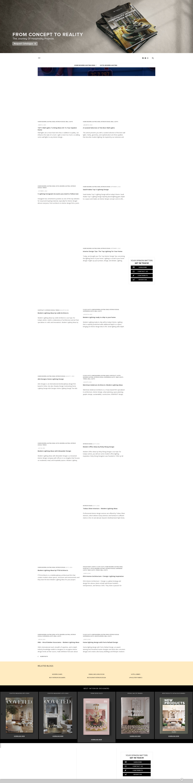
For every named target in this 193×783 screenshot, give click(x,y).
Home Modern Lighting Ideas (84, 65)
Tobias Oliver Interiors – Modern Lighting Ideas (100, 508)
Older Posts (44, 656)
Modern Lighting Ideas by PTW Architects (53, 570)
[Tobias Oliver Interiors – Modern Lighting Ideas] (104, 481)
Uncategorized (99, 636)
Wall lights (69, 121)
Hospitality (41, 310)
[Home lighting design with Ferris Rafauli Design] (104, 610)
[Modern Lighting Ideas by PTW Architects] (59, 543)
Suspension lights (88, 311)
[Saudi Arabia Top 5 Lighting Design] (104, 162)
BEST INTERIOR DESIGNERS (57, 677)
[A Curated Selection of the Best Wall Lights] (104, 97)
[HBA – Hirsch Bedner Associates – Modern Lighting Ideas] (59, 610)
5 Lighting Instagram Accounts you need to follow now (58, 194)
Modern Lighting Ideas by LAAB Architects (53, 313)
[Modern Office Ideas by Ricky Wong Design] (104, 419)
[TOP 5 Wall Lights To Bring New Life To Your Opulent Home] (59, 97)
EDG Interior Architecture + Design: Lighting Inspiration (103, 576)
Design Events (87, 566)
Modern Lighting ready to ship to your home (99, 317)
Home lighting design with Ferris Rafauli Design (100, 642)
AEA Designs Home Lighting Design (51, 379)
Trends (44, 187)
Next (190, 714)
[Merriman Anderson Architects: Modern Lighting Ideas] (104, 352)
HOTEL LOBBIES (135, 674)
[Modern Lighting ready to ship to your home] (104, 285)
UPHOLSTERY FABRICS (135, 677)
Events (94, 566)
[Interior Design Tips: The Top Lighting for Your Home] (104, 224)
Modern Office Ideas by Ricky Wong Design (98, 447)
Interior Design (60, 121)
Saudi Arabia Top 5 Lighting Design (96, 189)
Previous (3, 714)
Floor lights (87, 309)
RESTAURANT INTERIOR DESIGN (96, 677)
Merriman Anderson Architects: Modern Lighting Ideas (103, 385)
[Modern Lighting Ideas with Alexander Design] (59, 419)
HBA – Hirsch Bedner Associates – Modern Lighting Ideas (58, 642)
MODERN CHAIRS (57, 674)
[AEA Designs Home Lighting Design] (59, 352)
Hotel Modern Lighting (108, 65)
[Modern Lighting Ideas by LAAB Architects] (59, 285)
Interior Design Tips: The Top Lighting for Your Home (102, 251)
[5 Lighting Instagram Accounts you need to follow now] (59, 162)
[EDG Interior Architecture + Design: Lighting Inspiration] (104, 543)
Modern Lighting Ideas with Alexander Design (54, 451)
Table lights (119, 377)
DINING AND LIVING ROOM (96, 674)
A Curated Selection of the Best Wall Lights (99, 128)
